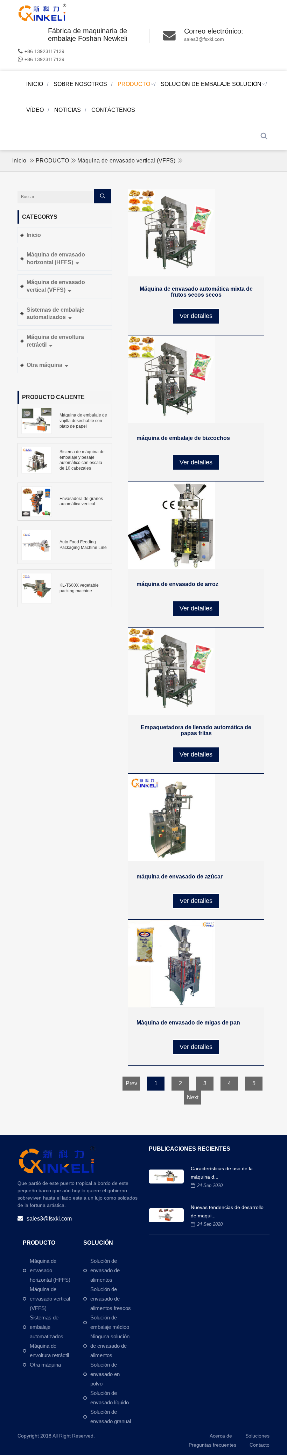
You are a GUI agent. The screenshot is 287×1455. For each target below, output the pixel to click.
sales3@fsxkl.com (204, 39)
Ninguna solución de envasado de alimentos (110, 1345)
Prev (131, 1083)
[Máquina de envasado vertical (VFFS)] (44, 12)
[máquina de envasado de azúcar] (196, 817)
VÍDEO (35, 110)
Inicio (34, 84)
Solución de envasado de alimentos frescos (110, 1298)
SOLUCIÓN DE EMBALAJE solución (211, 84)
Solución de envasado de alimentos (105, 1270)
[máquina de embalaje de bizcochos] (196, 379)
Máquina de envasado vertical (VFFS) (126, 161)
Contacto (260, 1445)
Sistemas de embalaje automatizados (55, 313)
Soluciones (257, 1436)
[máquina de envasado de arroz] (196, 525)
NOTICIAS (67, 110)
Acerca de (221, 1436)
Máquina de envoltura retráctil (55, 341)
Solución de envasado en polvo (105, 1374)
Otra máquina (45, 365)
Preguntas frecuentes (212, 1445)
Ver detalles (196, 315)
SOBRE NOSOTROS (80, 84)
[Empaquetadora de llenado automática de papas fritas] (196, 671)
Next (192, 1097)
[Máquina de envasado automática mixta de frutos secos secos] (196, 232)
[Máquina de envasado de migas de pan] (196, 963)
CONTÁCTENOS (113, 110)
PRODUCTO (134, 84)
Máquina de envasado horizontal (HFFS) (56, 258)
